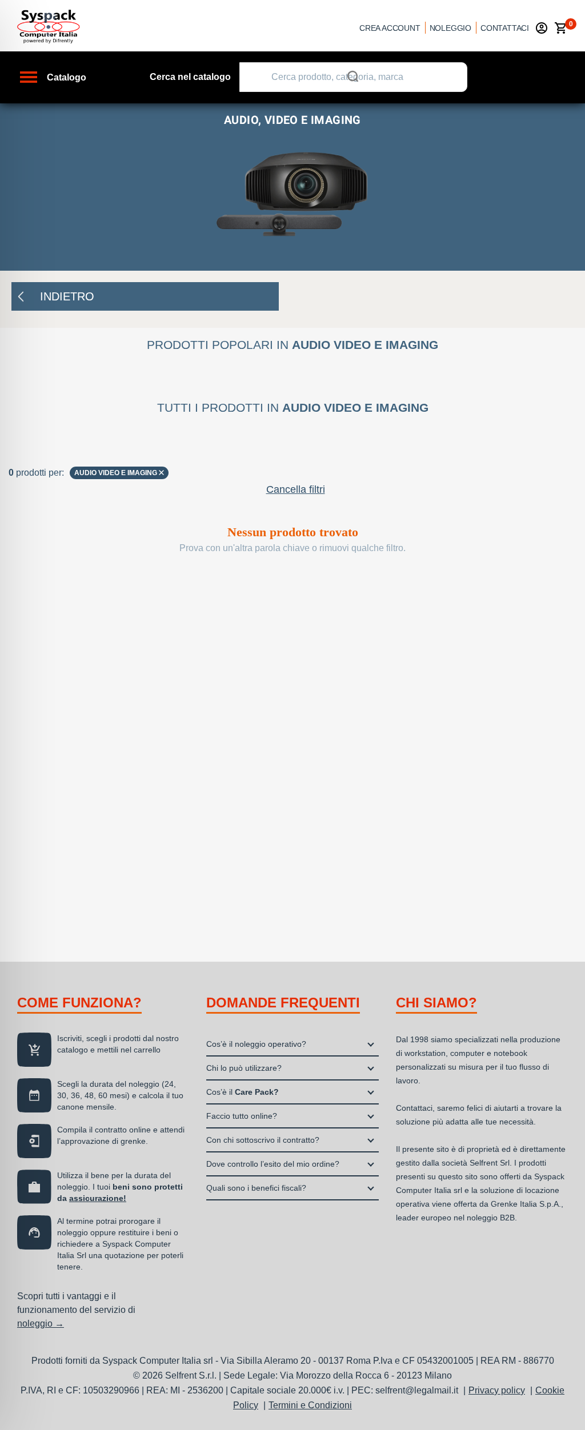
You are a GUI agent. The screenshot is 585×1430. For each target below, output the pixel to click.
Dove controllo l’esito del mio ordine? (272, 1163)
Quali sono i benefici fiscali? (256, 1187)
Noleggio (450, 28)
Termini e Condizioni (310, 1405)
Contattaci (504, 28)
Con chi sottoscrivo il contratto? (262, 1139)
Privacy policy (496, 1390)
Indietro (67, 296)
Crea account (389, 28)
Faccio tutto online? (241, 1115)
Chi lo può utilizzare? (244, 1067)
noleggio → (40, 1323)
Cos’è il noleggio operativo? (256, 1044)
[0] (561, 28)
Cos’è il (242, 1091)
